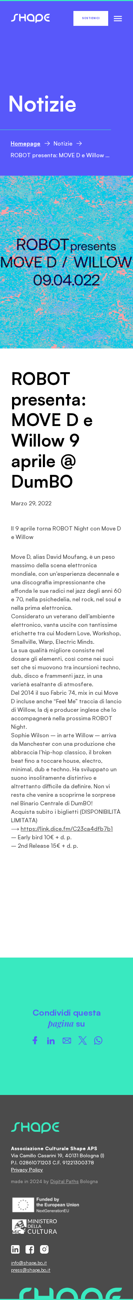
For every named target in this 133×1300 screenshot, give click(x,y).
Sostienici (91, 18)
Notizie (63, 143)
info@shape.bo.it (29, 1263)
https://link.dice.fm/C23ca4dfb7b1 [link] (67, 828)
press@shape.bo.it (30, 1270)
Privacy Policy (27, 1169)
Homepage (25, 143)
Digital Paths (64, 1181)
